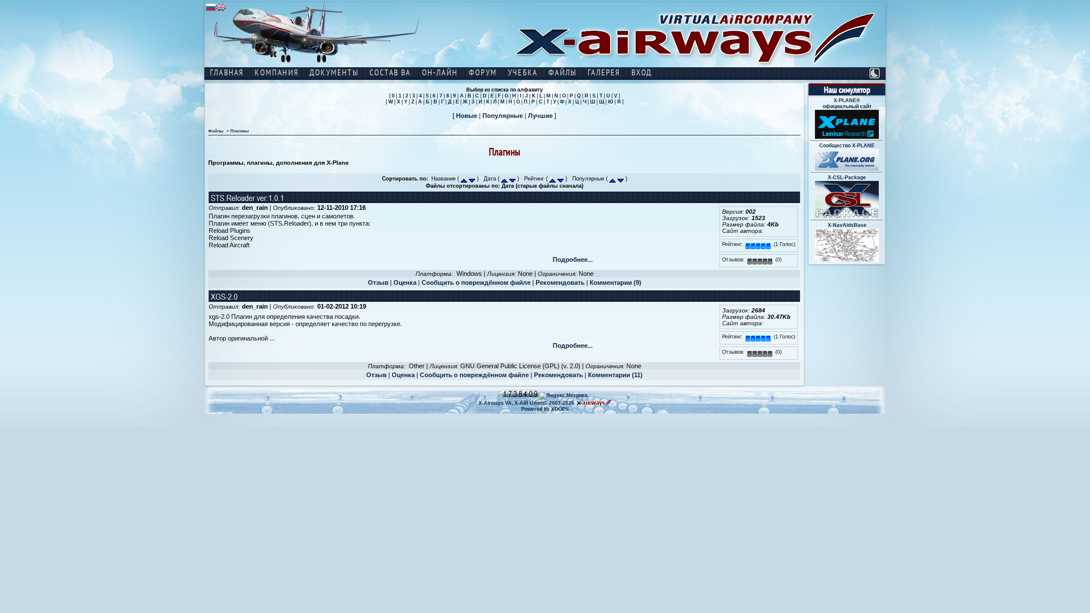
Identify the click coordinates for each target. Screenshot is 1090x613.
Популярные (502, 115)
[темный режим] (874, 73)
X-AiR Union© (531, 403)
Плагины (239, 131)
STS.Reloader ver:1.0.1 (247, 198)
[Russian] (211, 10)
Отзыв (378, 282)
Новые (466, 115)
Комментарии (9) (615, 282)
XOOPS (560, 409)
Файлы (216, 131)
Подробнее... (573, 259)
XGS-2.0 (224, 296)
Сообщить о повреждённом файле (476, 282)
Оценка (404, 282)
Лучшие (540, 115)
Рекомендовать (560, 282)
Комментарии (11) (615, 374)
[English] (221, 10)
